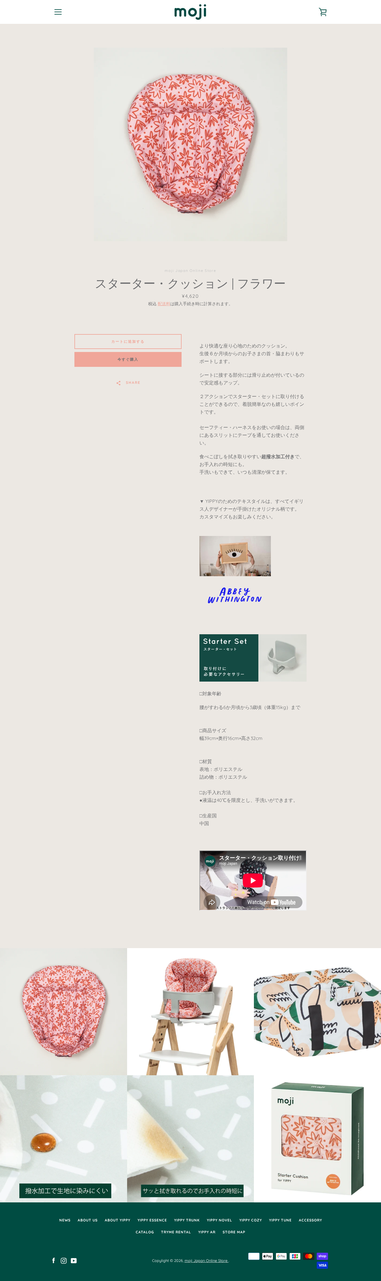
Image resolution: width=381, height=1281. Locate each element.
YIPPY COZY (250, 1220)
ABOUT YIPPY (117, 1220)
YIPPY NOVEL (219, 1220)
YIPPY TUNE (280, 1220)
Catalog (145, 1232)
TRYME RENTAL (176, 1232)
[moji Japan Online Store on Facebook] (54, 1260)
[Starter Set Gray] (253, 680)
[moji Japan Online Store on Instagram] (64, 1260)
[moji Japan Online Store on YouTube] (74, 1260)
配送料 (164, 303)
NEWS (65, 1220)
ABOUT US (88, 1220)
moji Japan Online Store (207, 1260)
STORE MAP (234, 1232)
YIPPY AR (207, 1232)
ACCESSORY (310, 1220)
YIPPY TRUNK (187, 1220)
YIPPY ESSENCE (152, 1220)
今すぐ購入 (128, 359)
